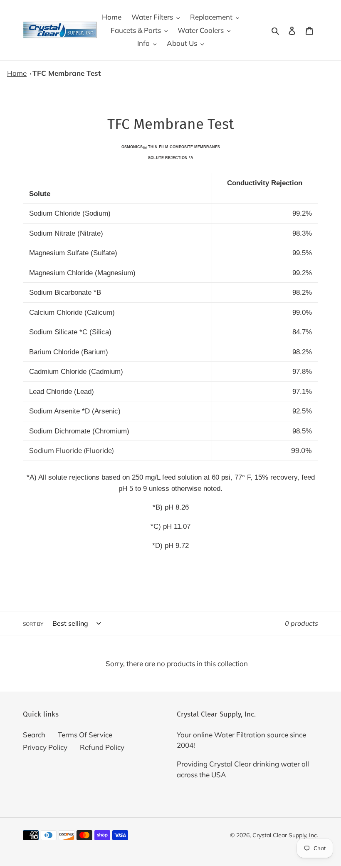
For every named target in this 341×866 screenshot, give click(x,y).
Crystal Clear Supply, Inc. (285, 835)
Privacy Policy (45, 747)
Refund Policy (102, 747)
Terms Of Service (85, 734)
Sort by (33, 624)
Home (17, 73)
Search (34, 734)
